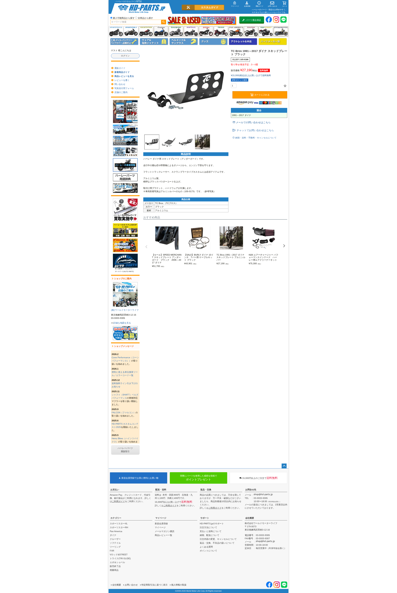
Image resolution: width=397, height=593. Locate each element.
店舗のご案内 (120, 92)
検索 (163, 22)
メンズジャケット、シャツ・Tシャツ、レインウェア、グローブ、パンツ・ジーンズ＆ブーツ (154, 41)
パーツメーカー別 (273, 41)
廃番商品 (114, 570)
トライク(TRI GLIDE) (221, 31)
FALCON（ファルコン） (124, 412)
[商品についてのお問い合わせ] (251, 122)
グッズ (213, 41)
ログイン (125, 55)
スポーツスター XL (116, 31)
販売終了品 (115, 566)
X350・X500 (251, 31)
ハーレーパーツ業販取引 (125, 450)
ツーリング (176, 31)
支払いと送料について (210, 531)
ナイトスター (146, 31)
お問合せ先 (250, 489)
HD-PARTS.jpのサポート (212, 523)
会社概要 (249, 518)
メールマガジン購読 (164, 531)
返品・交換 (205, 489)
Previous (146, 247)
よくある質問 (206, 547)
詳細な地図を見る (122, 323)
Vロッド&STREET (119, 554)
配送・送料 (160, 489)
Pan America (236, 31)
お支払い (114, 489)
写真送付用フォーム (124, 88)
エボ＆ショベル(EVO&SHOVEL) (281, 31)
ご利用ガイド (118, 501)
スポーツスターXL (119, 523)
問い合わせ (119, 84)
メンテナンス (124, 41)
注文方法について (208, 527)
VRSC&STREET (266, 31)
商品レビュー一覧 (163, 535)
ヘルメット (184, 41)
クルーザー (115, 539)
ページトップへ (284, 466)
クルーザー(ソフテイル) (161, 31)
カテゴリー (115, 518)
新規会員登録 (161, 523)
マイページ (160, 518)
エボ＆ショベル (117, 562)
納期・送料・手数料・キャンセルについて (256, 137)
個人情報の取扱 (178, 585)
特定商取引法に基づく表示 (154, 585)
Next (284, 246)
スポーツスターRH (119, 527)
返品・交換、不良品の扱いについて (217, 543)
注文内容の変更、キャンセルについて (218, 539)
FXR (112, 550)
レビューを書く (122, 80)
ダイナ (206, 31)
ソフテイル (191, 31)
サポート (204, 518)
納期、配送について (209, 535)
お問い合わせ (131, 585)
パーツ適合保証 (253, 20)
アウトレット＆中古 (243, 41)
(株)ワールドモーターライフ (125, 310)
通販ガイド (119, 68)
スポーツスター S (131, 31)
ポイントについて (208, 550)
